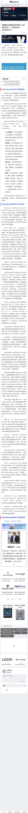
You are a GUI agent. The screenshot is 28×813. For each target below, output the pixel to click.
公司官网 (12, 521)
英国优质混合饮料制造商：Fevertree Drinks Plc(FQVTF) (8, 594)
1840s (20, 632)
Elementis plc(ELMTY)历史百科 (13, 83)
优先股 (15, 266)
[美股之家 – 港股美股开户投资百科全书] (14, 2)
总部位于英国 (5, 50)
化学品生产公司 (15, 5)
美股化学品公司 (21, 629)
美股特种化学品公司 (7, 632)
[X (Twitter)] (14, 565)
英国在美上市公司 (7, 629)
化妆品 (18, 178)
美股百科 (19, 521)
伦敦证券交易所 (20, 98)
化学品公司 (21, 52)
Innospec (4, 487)
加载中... (5, 649)
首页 (3, 5)
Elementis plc (7, 636)
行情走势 (6, 521)
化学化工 (8, 5)
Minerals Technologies (19, 483)
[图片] (23, 681)
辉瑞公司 (10, 355)
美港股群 (24, 812)
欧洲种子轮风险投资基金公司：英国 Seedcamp (19, 580)
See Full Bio (17, 561)
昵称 (4, 685)
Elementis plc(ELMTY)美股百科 (11, 81)
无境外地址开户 (17, 812)
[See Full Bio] (22, 561)
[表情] (20, 681)
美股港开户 (10, 812)
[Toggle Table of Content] (23, 79)
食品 (10, 115)
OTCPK (16, 45)
